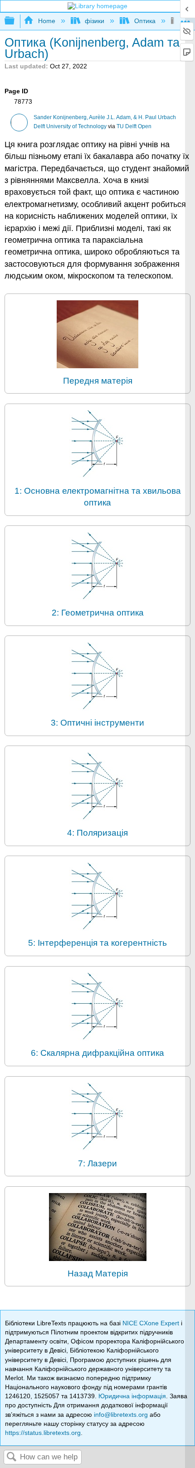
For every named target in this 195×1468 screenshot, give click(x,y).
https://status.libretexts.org (43, 1432)
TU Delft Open (134, 126)
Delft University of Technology (70, 126)
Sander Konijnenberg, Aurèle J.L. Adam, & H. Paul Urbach (105, 117)
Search (12, 1457)
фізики (94, 20)
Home (46, 20)
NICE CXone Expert (151, 1323)
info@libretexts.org (121, 1414)
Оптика (144, 20)
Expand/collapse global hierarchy (15, 21)
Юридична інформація (132, 1396)
